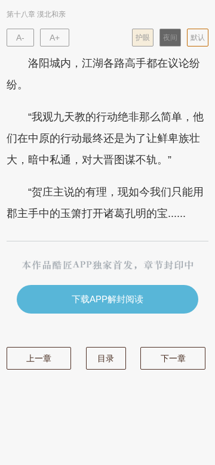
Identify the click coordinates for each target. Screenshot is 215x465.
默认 (198, 37)
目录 (105, 358)
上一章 (38, 358)
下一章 (173, 358)
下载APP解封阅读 (107, 299)
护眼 (143, 37)
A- (20, 37)
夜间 (170, 37)
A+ (55, 37)
